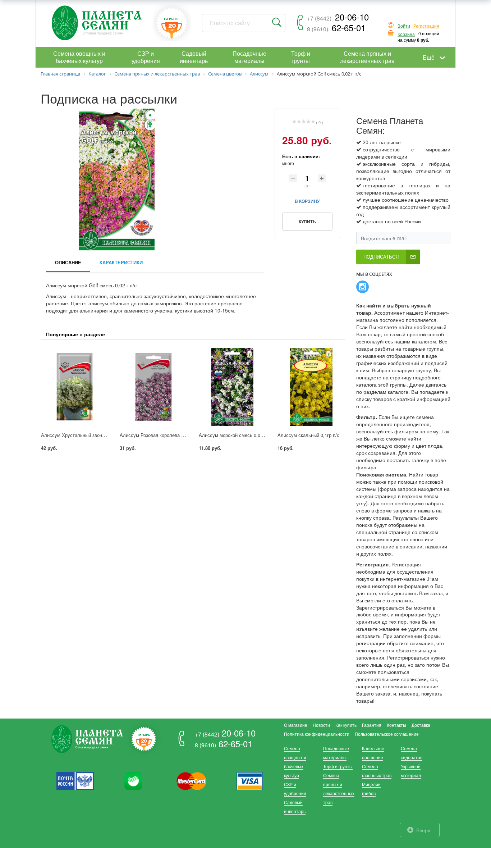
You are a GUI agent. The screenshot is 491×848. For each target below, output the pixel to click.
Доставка (421, 725)
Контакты (396, 725)
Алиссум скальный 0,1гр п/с (308, 435)
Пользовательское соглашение (387, 734)
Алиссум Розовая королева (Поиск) (158, 435)
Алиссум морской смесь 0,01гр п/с (237, 435)
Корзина (406, 34)
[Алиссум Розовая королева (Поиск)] (153, 387)
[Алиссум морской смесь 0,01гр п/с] (232, 387)
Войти (404, 26)
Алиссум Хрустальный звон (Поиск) (80, 435)
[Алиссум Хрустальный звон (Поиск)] (74, 387)
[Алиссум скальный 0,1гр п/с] (311, 387)
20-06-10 (338, 16)
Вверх (423, 830)
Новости (321, 725)
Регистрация (426, 26)
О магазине (295, 725)
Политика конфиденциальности (316, 734)
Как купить (346, 725)
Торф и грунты (338, 766)
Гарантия (371, 725)
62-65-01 (336, 27)
